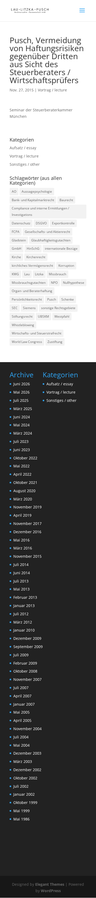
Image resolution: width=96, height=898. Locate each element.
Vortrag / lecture (52, 89)
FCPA (15, 231)
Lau (27, 274)
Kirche (16, 257)
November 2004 (27, 728)
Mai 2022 (21, 465)
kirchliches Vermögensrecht (32, 265)
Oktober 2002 (25, 777)
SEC (15, 308)
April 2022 (22, 474)
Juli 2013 (21, 581)
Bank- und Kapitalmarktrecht (33, 200)
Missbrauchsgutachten (29, 282)
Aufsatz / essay (23, 147)
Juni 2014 (21, 572)
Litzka (39, 274)
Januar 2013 (24, 605)
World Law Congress (27, 341)
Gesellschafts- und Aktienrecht (47, 231)
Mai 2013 (21, 589)
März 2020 (22, 498)
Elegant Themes (49, 884)
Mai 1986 (21, 819)
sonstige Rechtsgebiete (58, 308)
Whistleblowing (23, 325)
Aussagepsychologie (37, 191)
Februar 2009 (25, 663)
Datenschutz (21, 223)
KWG (15, 274)
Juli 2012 (21, 613)
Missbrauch (57, 274)
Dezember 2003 (27, 753)
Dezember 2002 (27, 769)
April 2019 (22, 515)
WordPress (51, 890)
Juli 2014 (21, 564)
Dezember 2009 (27, 638)
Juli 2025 (21, 400)
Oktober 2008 (25, 671)
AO (14, 191)
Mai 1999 (21, 810)
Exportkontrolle (63, 223)
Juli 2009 (21, 654)
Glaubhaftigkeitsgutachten (50, 240)
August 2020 (24, 490)
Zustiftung (54, 341)
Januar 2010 (24, 630)
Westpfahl (61, 316)
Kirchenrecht (35, 257)
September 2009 (28, 646)
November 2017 (27, 523)
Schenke (67, 299)
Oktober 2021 (25, 482)
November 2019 (27, 506)
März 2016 (22, 548)
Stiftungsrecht (22, 316)
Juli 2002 (21, 786)
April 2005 (22, 720)
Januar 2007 (24, 704)
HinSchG (33, 248)
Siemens (29, 308)
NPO (54, 282)
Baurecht (66, 200)
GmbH (16, 248)
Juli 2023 (21, 441)
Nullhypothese (73, 282)
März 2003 (22, 761)
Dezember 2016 (27, 531)
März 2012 (22, 622)
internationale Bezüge (61, 248)
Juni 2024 (21, 416)
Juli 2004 (21, 736)
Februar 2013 (25, 597)
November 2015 (27, 556)
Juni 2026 (21, 383)
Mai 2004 (21, 745)
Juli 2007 (21, 687)
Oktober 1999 (25, 802)
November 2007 (27, 679)
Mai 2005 (21, 712)
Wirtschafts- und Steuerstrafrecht (36, 333)
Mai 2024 (21, 424)
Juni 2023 (21, 449)
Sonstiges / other (25, 164)
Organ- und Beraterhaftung (32, 291)
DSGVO (41, 223)
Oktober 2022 (25, 457)
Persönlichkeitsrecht (27, 299)
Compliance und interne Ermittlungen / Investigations (40, 211)
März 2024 (22, 433)
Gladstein (19, 240)
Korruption (66, 265)
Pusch (51, 299)
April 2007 (22, 695)
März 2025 (22, 408)
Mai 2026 (21, 392)
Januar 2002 (24, 794)
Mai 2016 (21, 540)
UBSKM (43, 316)
